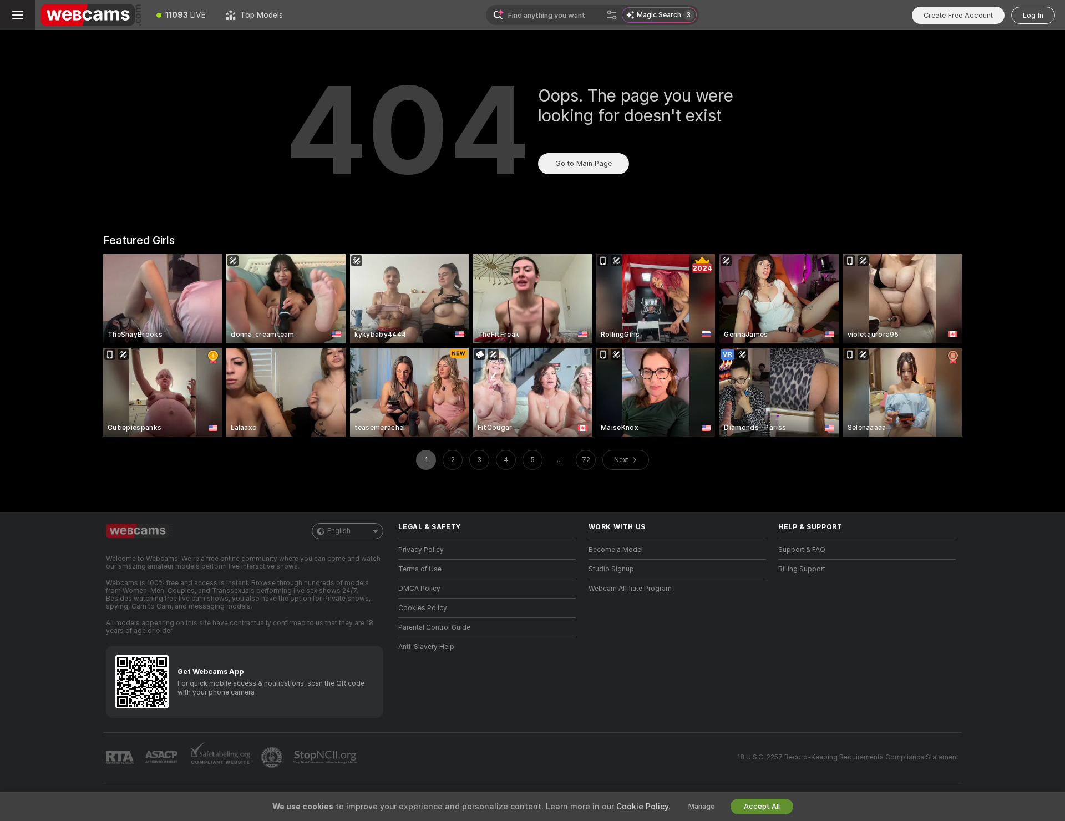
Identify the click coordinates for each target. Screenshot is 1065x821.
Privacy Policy (421, 550)
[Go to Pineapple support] (273, 757)
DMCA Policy (419, 588)
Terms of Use (420, 569)
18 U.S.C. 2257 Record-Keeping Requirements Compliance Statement (847, 757)
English (339, 531)
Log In (1033, 15)
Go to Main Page (583, 163)
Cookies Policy (422, 608)
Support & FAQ (801, 550)
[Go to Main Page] (91, 15)
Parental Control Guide (434, 627)
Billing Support (801, 569)
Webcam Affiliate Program (630, 588)
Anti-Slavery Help (426, 647)
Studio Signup (611, 569)
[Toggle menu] (18, 15)
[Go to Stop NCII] (326, 757)
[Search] (612, 15)
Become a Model (616, 550)
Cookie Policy (642, 806)
